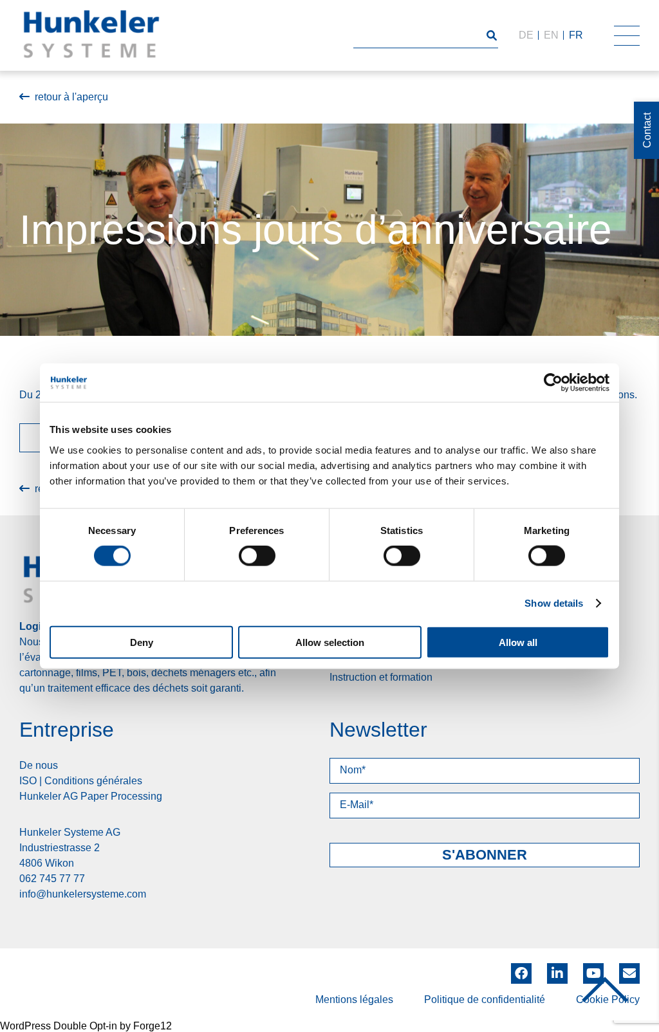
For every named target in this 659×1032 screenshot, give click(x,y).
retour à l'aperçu (71, 96)
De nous (38, 765)
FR (576, 35)
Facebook (521, 969)
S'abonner (484, 855)
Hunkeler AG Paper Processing (90, 796)
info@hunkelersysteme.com (82, 894)
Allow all (518, 641)
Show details (553, 603)
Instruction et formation (381, 677)
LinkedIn (557, 969)
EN (551, 35)
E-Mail (629, 973)
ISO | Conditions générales (80, 780)
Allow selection (329, 641)
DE (526, 35)
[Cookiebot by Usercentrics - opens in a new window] (553, 382)
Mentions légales (354, 999)
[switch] (257, 556)
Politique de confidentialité (484, 999)
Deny (141, 641)
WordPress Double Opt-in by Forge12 (86, 1025)
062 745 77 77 (52, 878)
